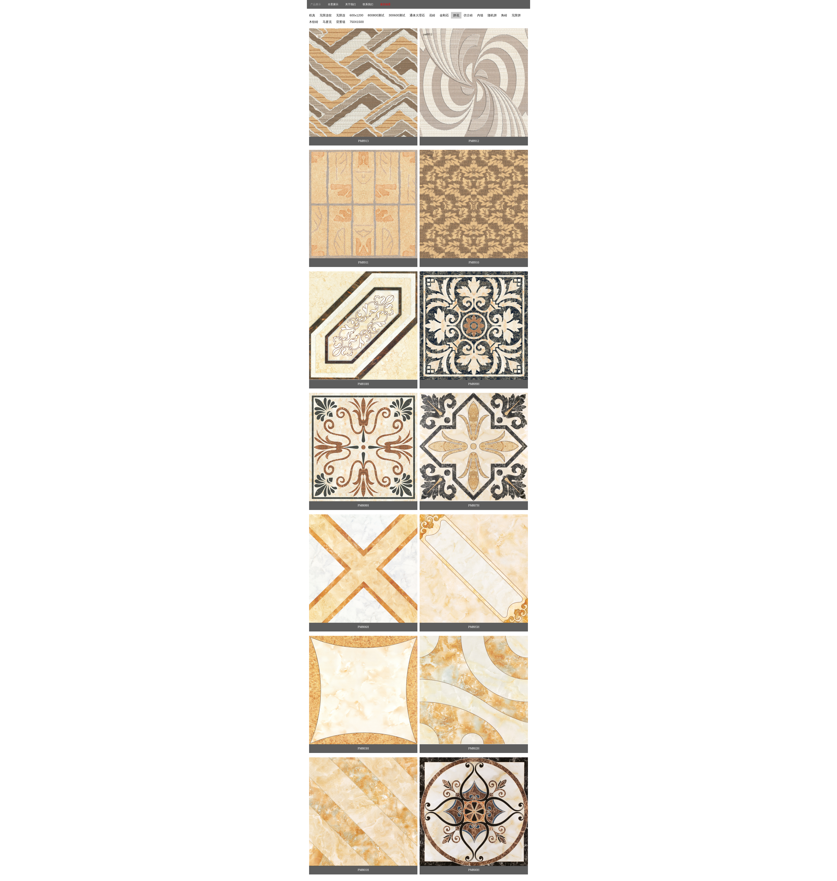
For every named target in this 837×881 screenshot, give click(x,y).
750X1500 (357, 22)
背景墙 (340, 22)
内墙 (480, 15)
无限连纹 (326, 15)
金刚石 (444, 15)
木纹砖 (313, 22)
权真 (312, 15)
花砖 (432, 15)
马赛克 (327, 22)
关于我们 (350, 4)
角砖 (504, 15)
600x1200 (356, 15)
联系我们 (368, 4)
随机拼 (492, 15)
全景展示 (333, 4)
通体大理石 (417, 15)
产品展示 (315, 4)
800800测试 (376, 15)
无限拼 (516, 15)
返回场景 (385, 4)
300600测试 (397, 15)
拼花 (456, 15)
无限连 (340, 15)
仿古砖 (468, 15)
